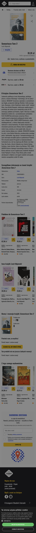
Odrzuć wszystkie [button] (18, 529)
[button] (18, 521)
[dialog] (18, 520)
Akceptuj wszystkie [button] (18, 524)
